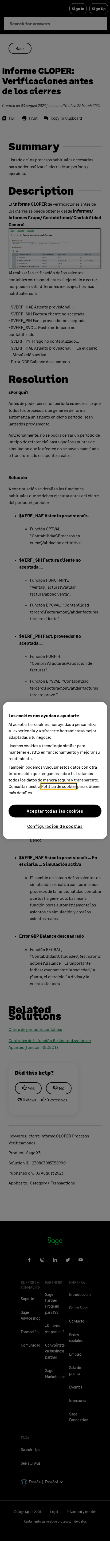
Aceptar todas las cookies (55, 810)
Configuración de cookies (55, 826)
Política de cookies (58, 786)
